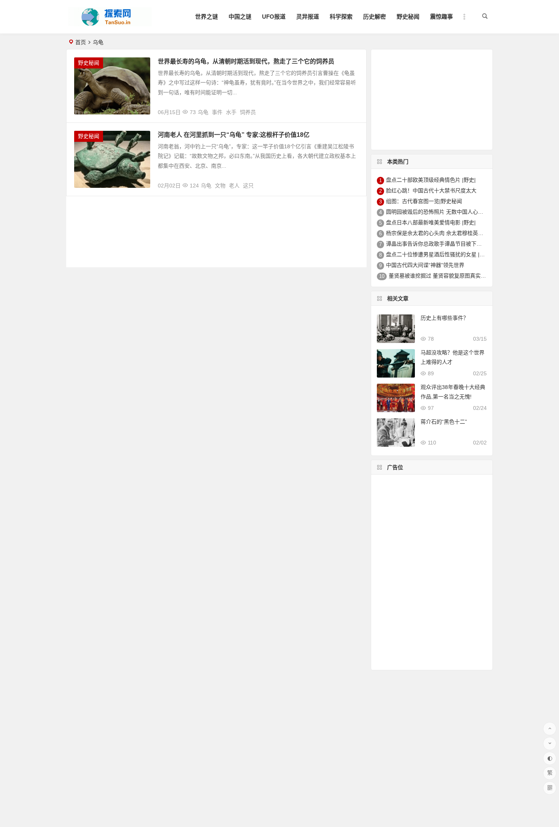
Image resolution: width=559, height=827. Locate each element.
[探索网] (110, 23)
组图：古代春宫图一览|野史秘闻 (424, 201)
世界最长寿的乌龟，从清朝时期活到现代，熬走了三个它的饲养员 (246, 61)
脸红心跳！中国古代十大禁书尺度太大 (431, 190)
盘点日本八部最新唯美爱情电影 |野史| (431, 222)
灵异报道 (307, 16)
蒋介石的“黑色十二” (444, 422)
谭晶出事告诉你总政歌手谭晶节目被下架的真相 (442, 244)
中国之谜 (240, 16)
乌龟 (203, 112)
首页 (80, 42)
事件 (217, 112)
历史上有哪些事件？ (444, 318)
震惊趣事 (441, 16)
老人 (234, 186)
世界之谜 (206, 16)
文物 (220, 186)
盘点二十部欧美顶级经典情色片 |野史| (431, 180)
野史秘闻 (408, 16)
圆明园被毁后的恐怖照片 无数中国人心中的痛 (440, 212)
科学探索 (341, 16)
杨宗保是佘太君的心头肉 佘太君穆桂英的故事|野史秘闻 (451, 233)
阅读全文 (351, 109)
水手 (231, 112)
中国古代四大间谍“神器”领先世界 (425, 265)
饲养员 (248, 112)
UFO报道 (274, 16)
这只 (248, 186)
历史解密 (374, 16)
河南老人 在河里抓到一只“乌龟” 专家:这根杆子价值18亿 (234, 135)
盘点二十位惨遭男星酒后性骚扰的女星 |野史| (439, 254)
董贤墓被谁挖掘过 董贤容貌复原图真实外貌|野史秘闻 (451, 276)
